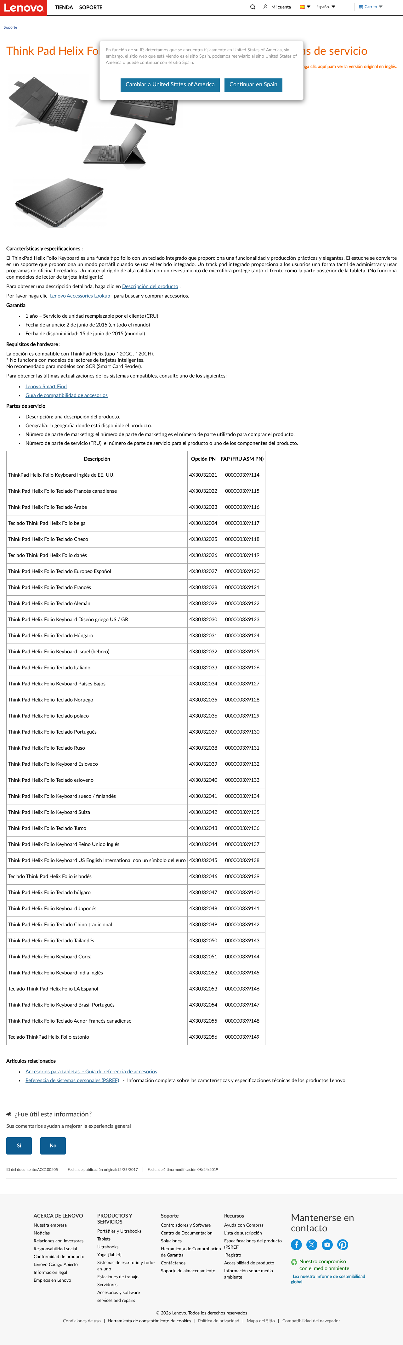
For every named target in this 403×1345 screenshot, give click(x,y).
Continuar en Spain (253, 85)
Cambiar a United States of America (170, 85)
